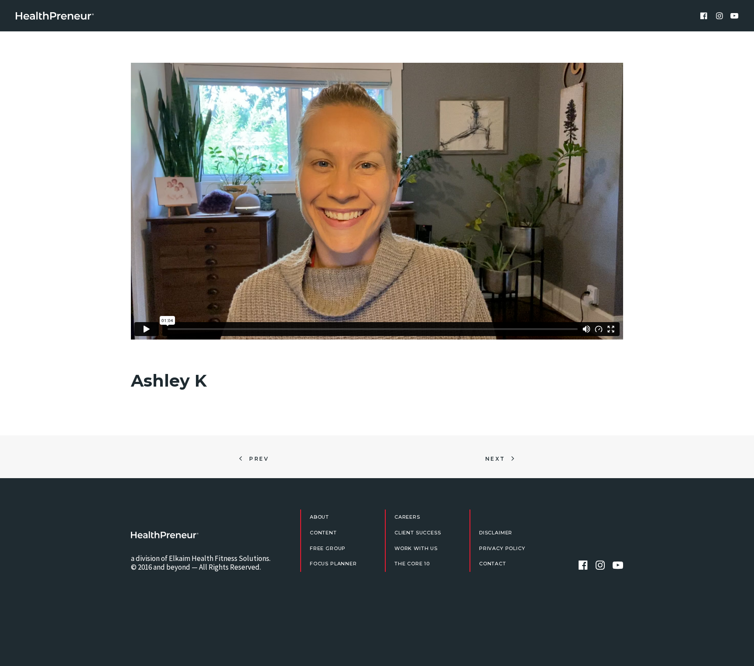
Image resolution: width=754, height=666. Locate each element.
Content (323, 533)
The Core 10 (412, 564)
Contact (492, 564)
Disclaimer (495, 533)
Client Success (417, 533)
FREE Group (328, 548)
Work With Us (416, 548)
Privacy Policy (502, 548)
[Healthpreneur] (165, 534)
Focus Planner (333, 564)
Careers (407, 517)
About (319, 517)
